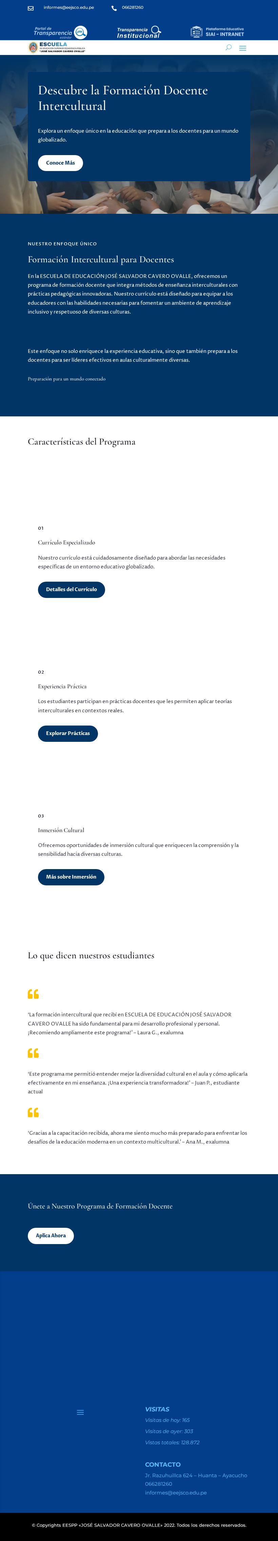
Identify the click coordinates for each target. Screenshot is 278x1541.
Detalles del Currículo (71, 589)
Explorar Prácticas (68, 733)
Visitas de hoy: (163, 1420)
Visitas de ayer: (164, 1431)
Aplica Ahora (51, 1236)
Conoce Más (60, 163)
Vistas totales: (163, 1442)
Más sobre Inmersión (71, 877)
